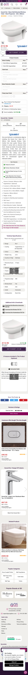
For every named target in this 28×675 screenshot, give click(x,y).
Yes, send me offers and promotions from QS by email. (14, 646)
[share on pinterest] (23, 400)
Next (26, 1)
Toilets (20, 581)
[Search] (12, 4)
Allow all (14, 662)
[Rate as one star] (15, 411)
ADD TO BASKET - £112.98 (16, 52)
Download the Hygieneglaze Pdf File (14, 312)
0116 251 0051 (23, 613)
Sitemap (3, 626)
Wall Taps (7, 581)
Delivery (19, 619)
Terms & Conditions (22, 624)
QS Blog (3, 622)
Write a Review (14, 413)
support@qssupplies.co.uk (9, 613)
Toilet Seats (21, 576)
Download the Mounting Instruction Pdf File (14, 306)
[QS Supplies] (6, 4)
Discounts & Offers (6, 624)
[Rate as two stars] (16, 411)
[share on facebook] (5, 400)
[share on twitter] (14, 400)
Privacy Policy (20, 622)
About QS (3, 619)
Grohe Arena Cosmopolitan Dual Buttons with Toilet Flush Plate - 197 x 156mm (14, 449)
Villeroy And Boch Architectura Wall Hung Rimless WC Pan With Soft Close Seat (13, 550)
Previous (1, 1)
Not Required (5, 96)
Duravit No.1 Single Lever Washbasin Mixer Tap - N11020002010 (13, 497)
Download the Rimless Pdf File (13, 309)
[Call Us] (17, 4)
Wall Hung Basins (20, 572)
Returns (3, 633)
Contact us (4, 628)
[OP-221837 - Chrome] (14, 96)
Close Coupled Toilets (7, 572)
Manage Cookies (14, 665)
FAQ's (2, 631)
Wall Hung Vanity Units (7, 576)
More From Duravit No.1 (14, 513)
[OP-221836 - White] (11, 96)
